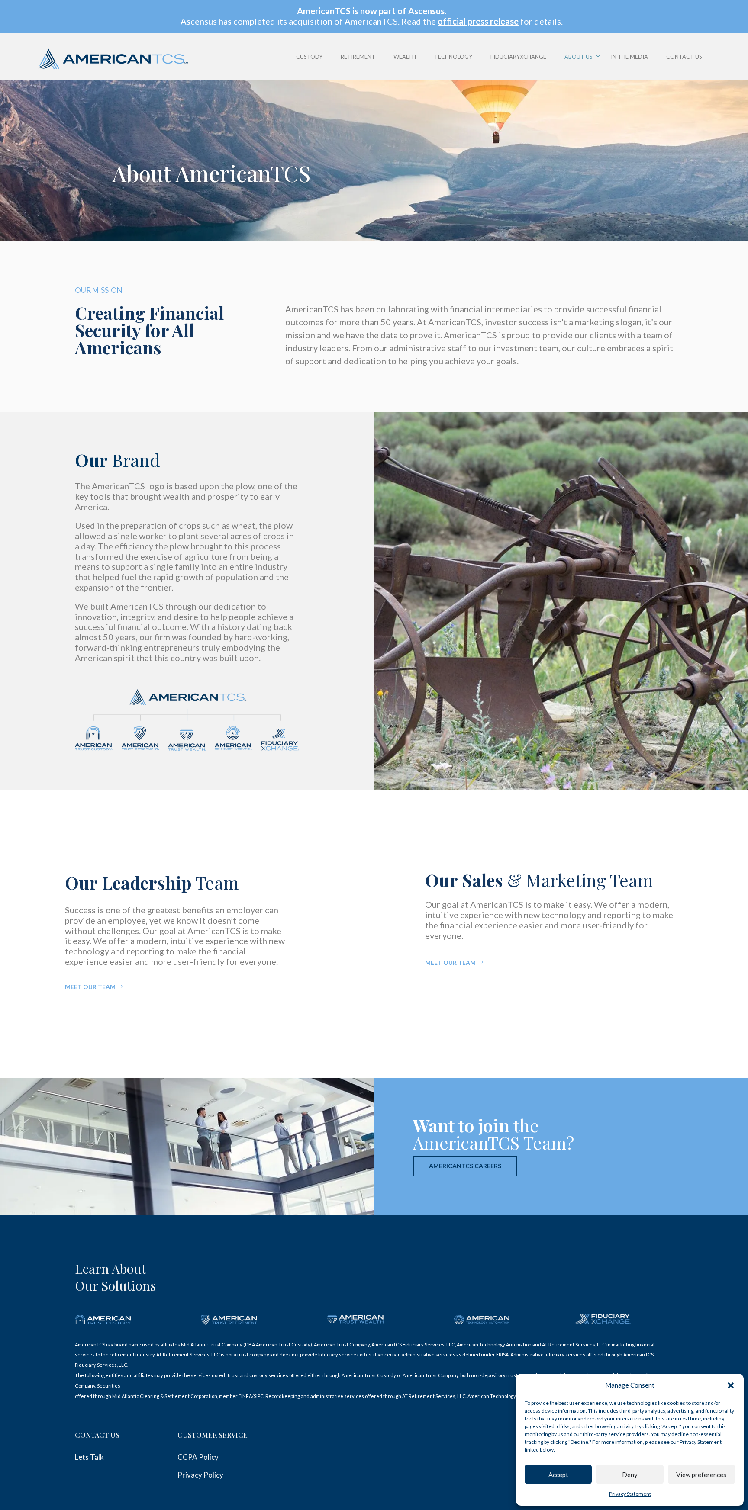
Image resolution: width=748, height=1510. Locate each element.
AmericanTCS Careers (465, 1165)
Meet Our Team (90, 986)
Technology (453, 56)
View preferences (701, 1474)
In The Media (629, 56)
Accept (558, 1474)
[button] (730, 1385)
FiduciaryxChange (518, 56)
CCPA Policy (198, 1457)
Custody (309, 56)
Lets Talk (89, 1457)
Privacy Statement (630, 1494)
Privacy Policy (200, 1474)
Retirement (358, 56)
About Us (578, 56)
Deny (630, 1474)
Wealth (404, 56)
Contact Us (684, 56)
